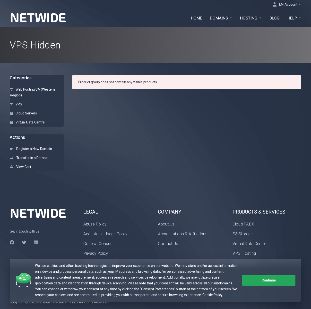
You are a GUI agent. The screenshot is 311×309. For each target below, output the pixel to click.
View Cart (23, 167)
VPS (18, 104)
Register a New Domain (33, 149)
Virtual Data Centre (30, 122)
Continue (269, 280)
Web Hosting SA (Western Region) (32, 92)
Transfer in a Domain (31, 158)
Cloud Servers (26, 113)
